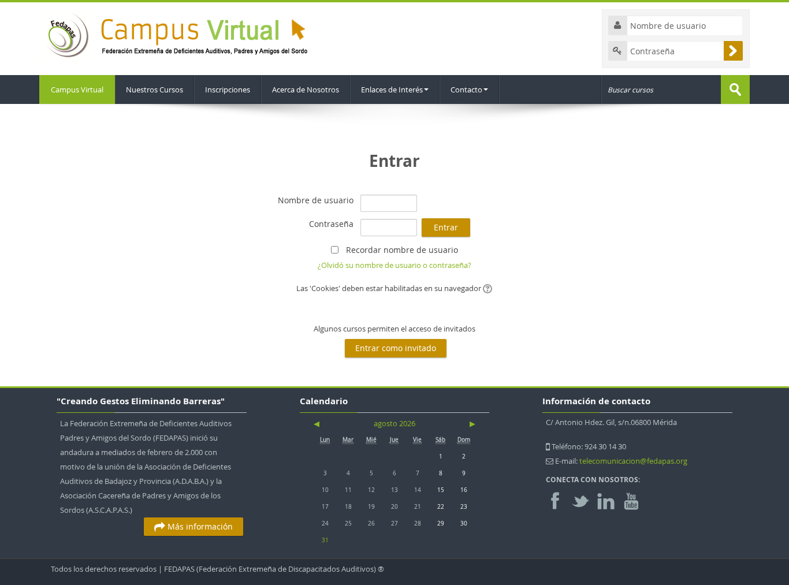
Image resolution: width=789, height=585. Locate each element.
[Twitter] (580, 499)
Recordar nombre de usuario (402, 249)
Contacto (466, 89)
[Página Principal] (175, 34)
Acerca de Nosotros (305, 89)
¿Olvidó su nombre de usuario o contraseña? (394, 265)
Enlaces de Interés (392, 89)
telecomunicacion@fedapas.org (633, 461)
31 (325, 540)
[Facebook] (558, 499)
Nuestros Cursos (154, 89)
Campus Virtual (77, 89)
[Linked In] (606, 499)
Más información (199, 526)
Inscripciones (227, 89)
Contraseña (331, 223)
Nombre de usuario (315, 200)
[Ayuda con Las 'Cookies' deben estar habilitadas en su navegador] (486, 288)
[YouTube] (631, 499)
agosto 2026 (394, 423)
